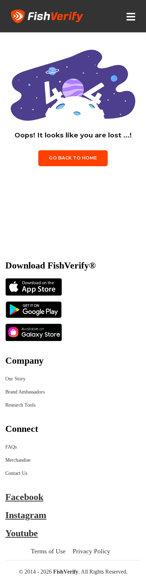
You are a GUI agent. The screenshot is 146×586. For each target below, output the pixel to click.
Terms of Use (48, 551)
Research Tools (20, 405)
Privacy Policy (91, 551)
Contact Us (16, 473)
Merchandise (17, 460)
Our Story (15, 378)
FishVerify (65, 572)
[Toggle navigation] (132, 16)
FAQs (11, 447)
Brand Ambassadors (25, 392)
